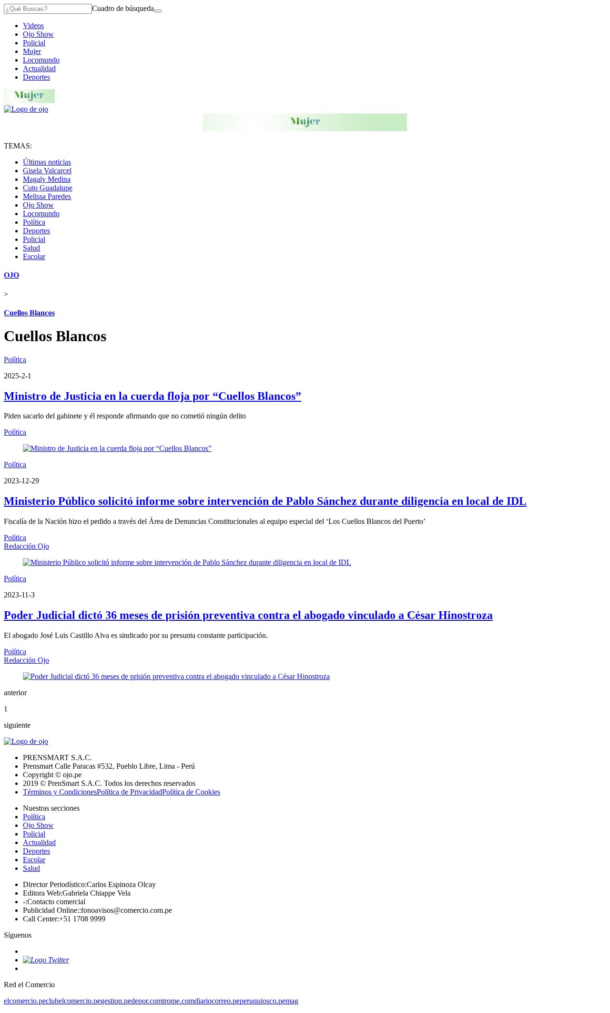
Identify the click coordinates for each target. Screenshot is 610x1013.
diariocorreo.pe (217, 1001)
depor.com (147, 1001)
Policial (34, 43)
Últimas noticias (47, 162)
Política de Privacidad (129, 792)
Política (34, 222)
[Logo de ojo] (26, 109)
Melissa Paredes (47, 196)
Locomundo (41, 60)
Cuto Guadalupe (47, 188)
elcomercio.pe (25, 1001)
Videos (33, 25)
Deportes (36, 77)
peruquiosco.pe (262, 1001)
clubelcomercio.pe (73, 1001)
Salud (31, 248)
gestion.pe (116, 1001)
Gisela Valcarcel (47, 171)
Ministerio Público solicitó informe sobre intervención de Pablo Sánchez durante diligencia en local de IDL (265, 501)
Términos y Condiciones (60, 792)
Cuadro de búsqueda (123, 8)
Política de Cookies (191, 792)
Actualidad (39, 68)
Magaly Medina (47, 179)
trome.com (178, 1001)
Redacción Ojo (26, 546)
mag (291, 1001)
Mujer (32, 51)
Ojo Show (38, 34)
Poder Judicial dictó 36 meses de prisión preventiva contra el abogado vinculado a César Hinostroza (248, 615)
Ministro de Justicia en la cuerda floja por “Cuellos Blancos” (152, 396)
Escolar (34, 256)
